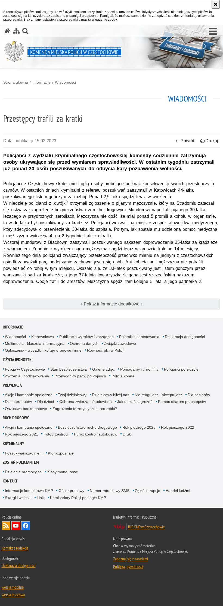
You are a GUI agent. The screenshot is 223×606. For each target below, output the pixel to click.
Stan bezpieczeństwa (68, 369)
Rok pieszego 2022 (177, 427)
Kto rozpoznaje (61, 453)
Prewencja (12, 385)
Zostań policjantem (21, 462)
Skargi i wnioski (18, 497)
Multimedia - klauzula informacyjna (34, 343)
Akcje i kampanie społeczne (28, 395)
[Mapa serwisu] (16, 30)
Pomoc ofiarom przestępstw (182, 401)
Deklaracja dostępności (185, 336)
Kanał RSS (6, 525)
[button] (213, 31)
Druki (127, 434)
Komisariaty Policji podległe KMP (78, 497)
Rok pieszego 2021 (21, 434)
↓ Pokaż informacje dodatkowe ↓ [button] (111, 304)
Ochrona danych (84, 343)
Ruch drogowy (16, 418)
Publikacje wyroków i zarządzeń (86, 336)
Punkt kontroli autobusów (95, 434)
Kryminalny (13, 443)
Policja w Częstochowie (25, 369)
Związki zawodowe (120, 343)
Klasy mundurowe (62, 472)
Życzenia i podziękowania (27, 376)
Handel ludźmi (178, 490)
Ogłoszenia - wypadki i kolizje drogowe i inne (43, 350)
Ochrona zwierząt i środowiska (85, 401)
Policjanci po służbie (181, 369)
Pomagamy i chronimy (139, 369)
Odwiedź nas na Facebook (25, 525)
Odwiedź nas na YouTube (15, 525)
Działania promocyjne (23, 472)
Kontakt (10, 481)
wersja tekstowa (13, 594)
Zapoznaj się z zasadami (130, 558)
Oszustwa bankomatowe (26, 408)
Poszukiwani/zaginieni (23, 453)
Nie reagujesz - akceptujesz (158, 395)
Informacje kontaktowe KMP (29, 490)
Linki (41, 497)
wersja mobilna (13, 587)
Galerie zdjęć (103, 369)
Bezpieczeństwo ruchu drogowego (87, 427)
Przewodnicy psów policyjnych (80, 376)
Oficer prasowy (71, 490)
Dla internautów (18, 401)
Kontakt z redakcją (15, 548)
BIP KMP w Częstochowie (146, 526)
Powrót (187, 140)
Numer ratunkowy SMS (109, 490)
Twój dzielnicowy (72, 395)
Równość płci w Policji (105, 350)
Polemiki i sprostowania (139, 336)
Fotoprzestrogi (56, 434)
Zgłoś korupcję (147, 490)
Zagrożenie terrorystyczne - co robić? (84, 408)
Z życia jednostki (18, 359)
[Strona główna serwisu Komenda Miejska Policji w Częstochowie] (7, 30)
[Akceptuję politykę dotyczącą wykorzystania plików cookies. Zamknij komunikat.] (216, 4)
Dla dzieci (45, 401)
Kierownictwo (42, 336)
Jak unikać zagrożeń (135, 401)
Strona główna (15, 82)
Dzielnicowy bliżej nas (110, 395)
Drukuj (211, 140)
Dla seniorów (199, 395)
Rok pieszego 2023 (139, 427)
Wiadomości (65, 82)
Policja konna (123, 376)
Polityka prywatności (128, 566)
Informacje (41, 82)
